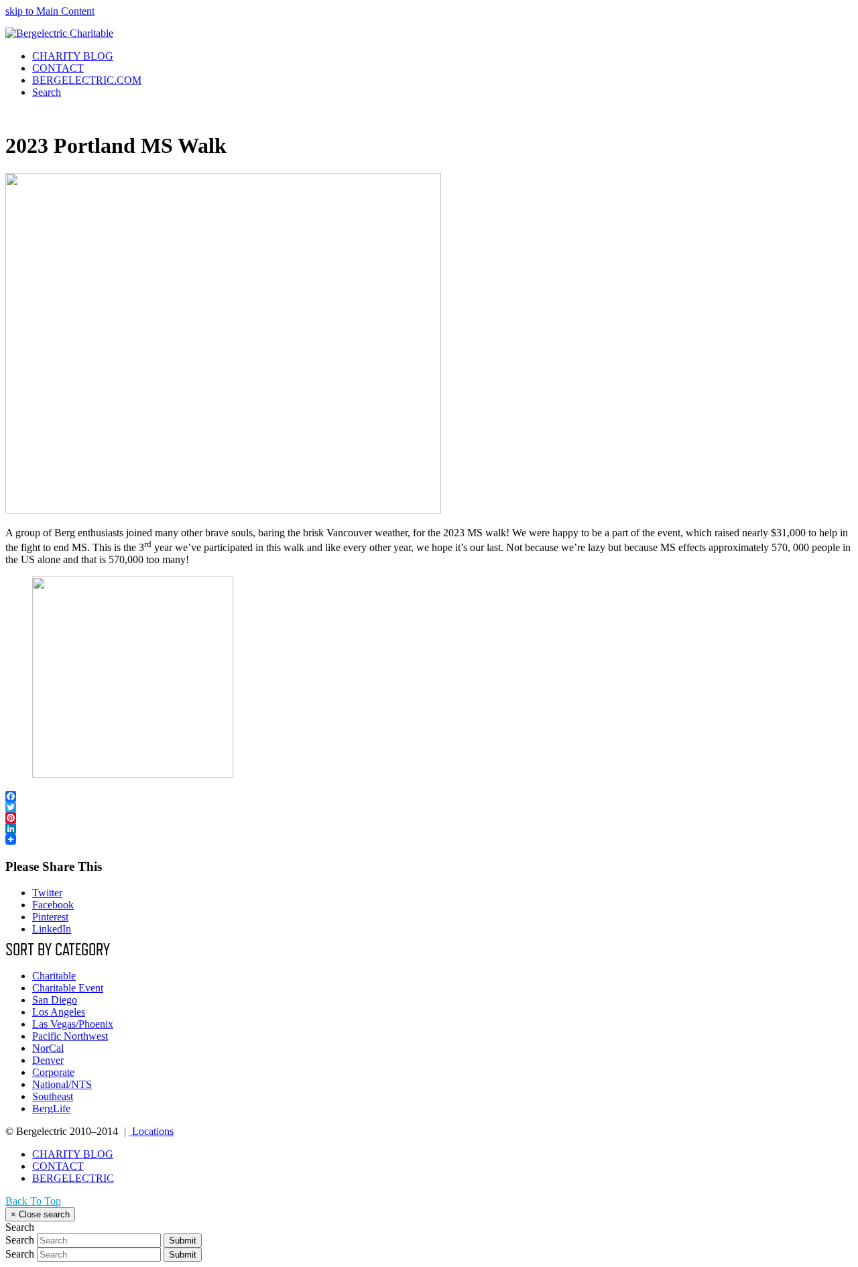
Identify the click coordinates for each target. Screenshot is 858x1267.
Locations (149, 1131)
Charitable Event (67, 987)
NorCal (48, 1048)
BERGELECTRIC (73, 1178)
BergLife (51, 1108)
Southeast (52, 1096)
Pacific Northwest (70, 1036)
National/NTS (62, 1084)
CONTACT (58, 1166)
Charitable (54, 975)
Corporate (53, 1072)
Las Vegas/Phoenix (72, 1024)
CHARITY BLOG (72, 1154)
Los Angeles (58, 1012)
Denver (48, 1060)
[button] (46, 92)
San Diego (54, 1000)
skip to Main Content (50, 11)
